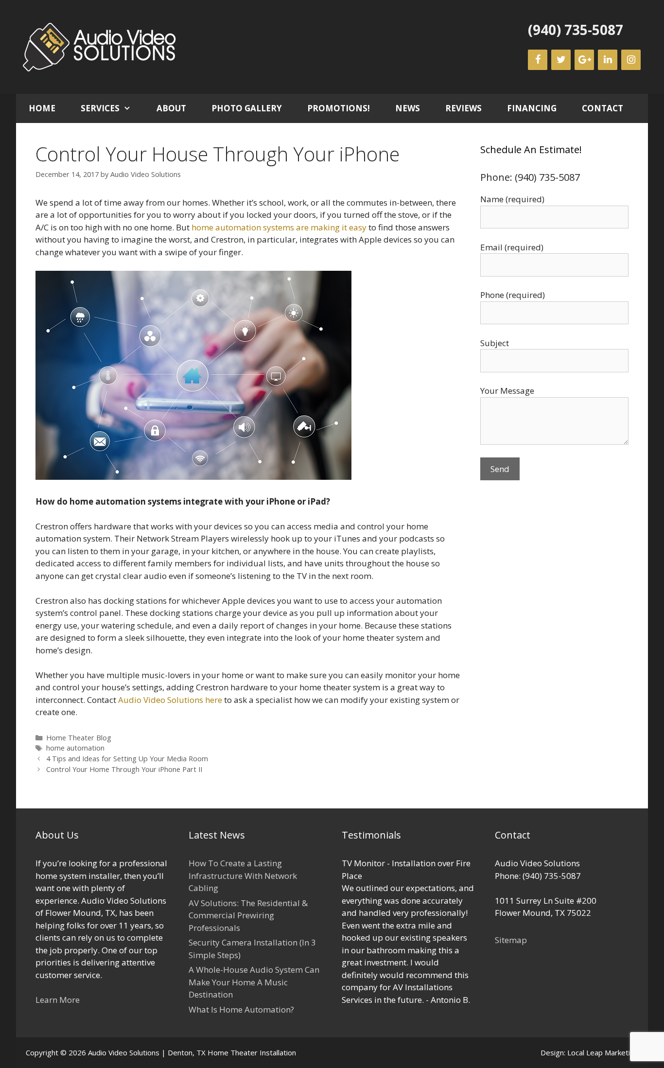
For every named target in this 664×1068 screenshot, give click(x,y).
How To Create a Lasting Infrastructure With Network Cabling (243, 875)
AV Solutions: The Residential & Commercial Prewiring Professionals (248, 915)
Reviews (463, 108)
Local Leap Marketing (602, 1052)
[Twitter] (561, 60)
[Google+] (584, 60)
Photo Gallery (246, 108)
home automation (75, 748)
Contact (602, 108)
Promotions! (338, 108)
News (407, 108)
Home (42, 108)
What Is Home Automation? (241, 1009)
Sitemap (511, 939)
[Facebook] (537, 60)
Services (100, 108)
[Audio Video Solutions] (99, 46)
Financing (532, 108)
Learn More (57, 999)
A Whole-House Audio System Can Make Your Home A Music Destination (254, 982)
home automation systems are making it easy (279, 227)
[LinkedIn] (607, 60)
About (171, 108)
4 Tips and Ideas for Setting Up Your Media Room (127, 758)
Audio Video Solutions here (170, 699)
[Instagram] (631, 60)
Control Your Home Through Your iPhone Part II (124, 769)
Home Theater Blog (78, 737)
